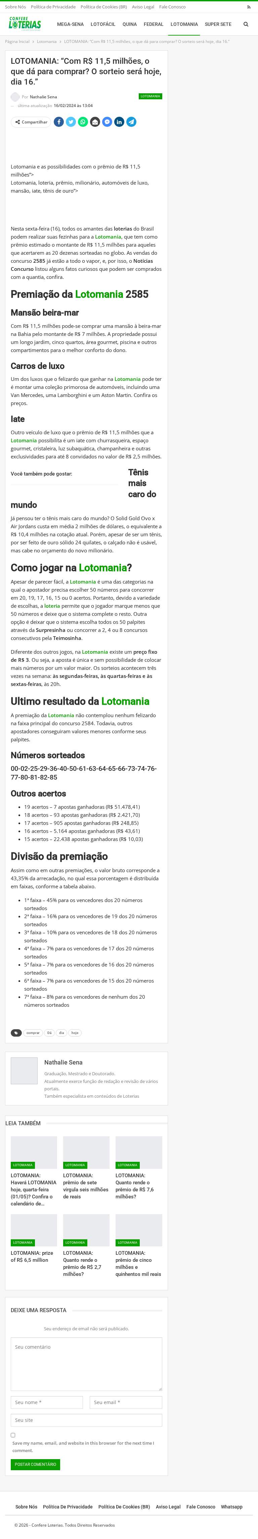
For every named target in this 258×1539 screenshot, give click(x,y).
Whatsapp (232, 1506)
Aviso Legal (143, 7)
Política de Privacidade (53, 7)
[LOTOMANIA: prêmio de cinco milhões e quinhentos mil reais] (139, 1230)
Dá (49, 1033)
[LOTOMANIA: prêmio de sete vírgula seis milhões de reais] (86, 1152)
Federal (154, 24)
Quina (130, 24)
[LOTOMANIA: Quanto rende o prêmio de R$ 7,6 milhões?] (139, 1152)
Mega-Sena (70, 24)
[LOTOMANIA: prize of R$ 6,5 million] (34, 1230)
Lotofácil (103, 24)
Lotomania (184, 24)
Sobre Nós (15, 7)
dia (61, 1033)
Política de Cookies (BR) (104, 7)
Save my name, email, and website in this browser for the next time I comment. (83, 1446)
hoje (75, 1033)
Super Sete (218, 24)
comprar (33, 1033)
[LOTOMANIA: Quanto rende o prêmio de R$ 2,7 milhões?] (86, 1230)
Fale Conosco (172, 7)
